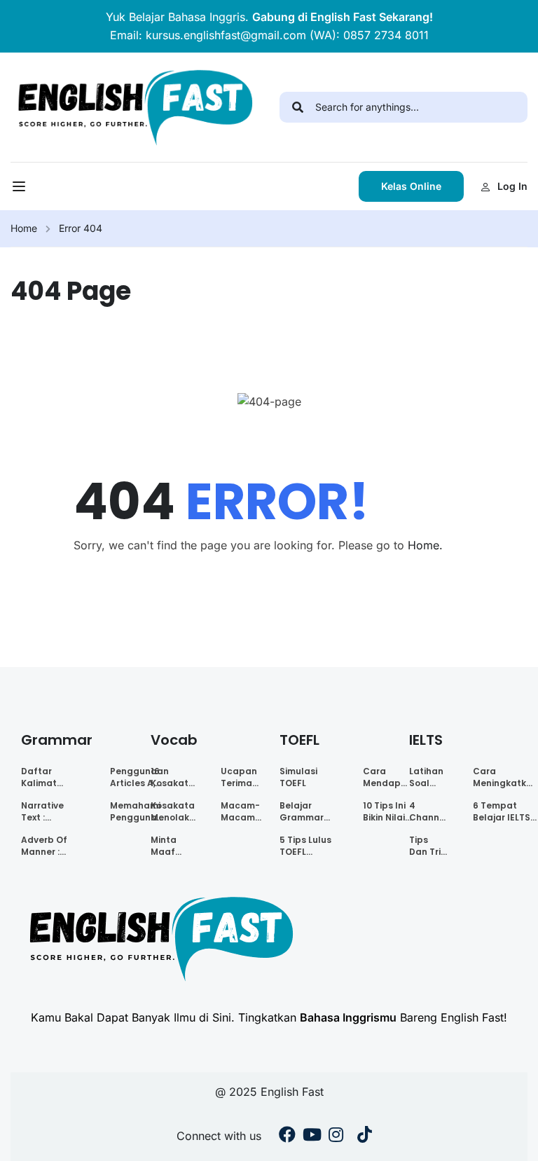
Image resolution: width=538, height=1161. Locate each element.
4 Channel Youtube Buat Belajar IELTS (428, 811)
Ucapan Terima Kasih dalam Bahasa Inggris (239, 777)
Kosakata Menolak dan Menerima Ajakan (173, 811)
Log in (512, 186)
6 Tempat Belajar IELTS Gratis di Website (501, 811)
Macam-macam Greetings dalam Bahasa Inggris (243, 811)
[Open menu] (21, 190)
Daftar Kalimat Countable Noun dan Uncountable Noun (51, 777)
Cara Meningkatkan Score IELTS (505, 777)
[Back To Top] (510, 1136)
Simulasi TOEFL (298, 777)
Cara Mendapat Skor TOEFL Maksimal (387, 777)
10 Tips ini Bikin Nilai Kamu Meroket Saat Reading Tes (384, 811)
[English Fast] (134, 106)
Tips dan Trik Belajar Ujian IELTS (427, 846)
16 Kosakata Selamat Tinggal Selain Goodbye (173, 777)
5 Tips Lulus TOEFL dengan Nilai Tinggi (308, 846)
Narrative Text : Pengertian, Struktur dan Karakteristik (50, 811)
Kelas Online (411, 186)
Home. (425, 545)
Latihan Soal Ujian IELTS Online (426, 777)
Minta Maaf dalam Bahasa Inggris (168, 846)
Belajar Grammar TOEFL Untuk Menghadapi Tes (309, 811)
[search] (297, 107)
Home (24, 228)
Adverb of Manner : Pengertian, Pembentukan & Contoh (53, 846)
